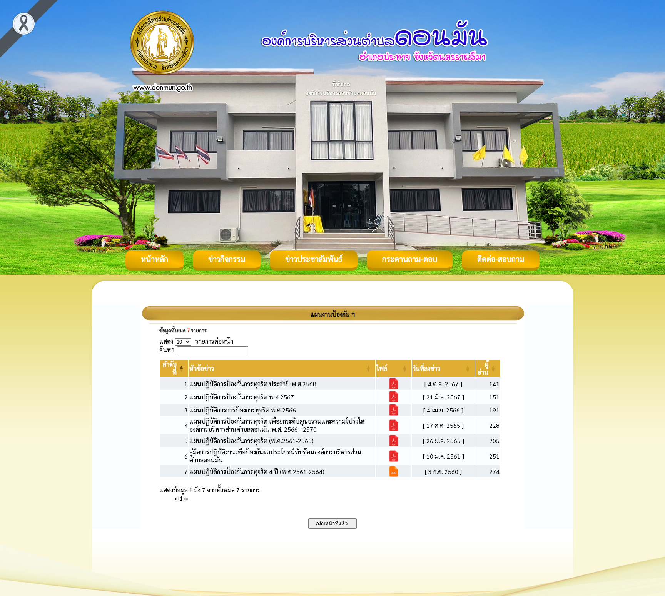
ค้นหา (166, 350)
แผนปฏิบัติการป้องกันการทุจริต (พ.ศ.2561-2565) (251, 441)
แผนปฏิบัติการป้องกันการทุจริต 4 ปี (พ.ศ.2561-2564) (256, 471)
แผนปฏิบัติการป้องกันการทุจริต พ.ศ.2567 (241, 397)
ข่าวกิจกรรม (226, 259)
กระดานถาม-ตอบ (409, 259)
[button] (201, 368)
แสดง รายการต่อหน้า (196, 341)
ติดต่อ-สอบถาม (500, 259)
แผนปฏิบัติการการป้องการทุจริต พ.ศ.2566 (242, 410)
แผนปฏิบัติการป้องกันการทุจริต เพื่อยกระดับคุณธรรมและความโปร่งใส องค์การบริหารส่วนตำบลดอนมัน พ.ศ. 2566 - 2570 (276, 425)
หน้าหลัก (154, 259)
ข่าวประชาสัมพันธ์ (313, 259)
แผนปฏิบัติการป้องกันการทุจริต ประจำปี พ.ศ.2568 (252, 384)
